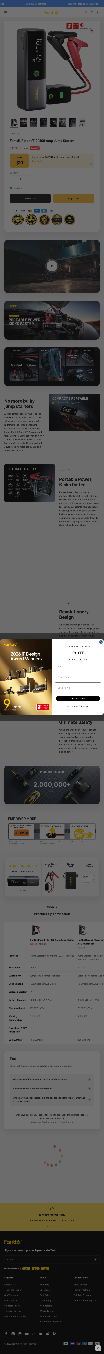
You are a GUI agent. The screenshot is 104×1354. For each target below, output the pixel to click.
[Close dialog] (101, 642)
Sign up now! (78, 698)
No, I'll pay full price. (78, 706)
